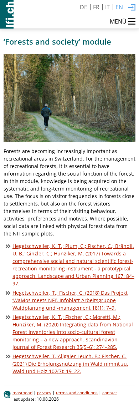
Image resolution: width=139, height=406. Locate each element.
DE (83, 7)
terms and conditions (77, 392)
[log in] (131, 7)
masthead (22, 392)
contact (109, 392)
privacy (44, 392)
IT (107, 7)
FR (96, 7)
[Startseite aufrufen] (7, 14)
